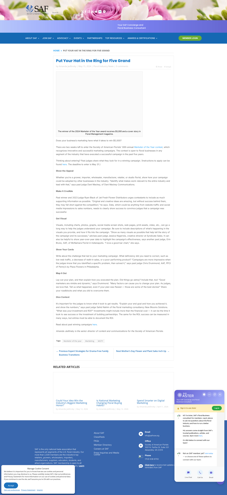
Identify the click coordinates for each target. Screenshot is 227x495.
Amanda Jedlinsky (67, 66)
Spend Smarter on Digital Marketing (151, 402)
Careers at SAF (101, 449)
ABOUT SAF (31, 38)
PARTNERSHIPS (94, 38)
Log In (217, 408)
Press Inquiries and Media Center (106, 454)
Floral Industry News (103, 66)
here (64, 164)
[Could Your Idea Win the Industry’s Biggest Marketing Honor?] (73, 386)
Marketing (89, 341)
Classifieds (99, 437)
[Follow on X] (82, 11)
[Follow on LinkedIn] (92, 11)
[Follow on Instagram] (88, 11)
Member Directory (103, 445)
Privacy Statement (28, 490)
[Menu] (209, 394)
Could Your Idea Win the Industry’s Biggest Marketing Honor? (71, 403)
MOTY (100, 341)
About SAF (99, 433)
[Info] (204, 394)
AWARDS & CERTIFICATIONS (141, 38)
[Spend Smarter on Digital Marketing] (154, 386)
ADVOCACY (62, 38)
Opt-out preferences (12, 490)
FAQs (96, 441)
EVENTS (78, 38)
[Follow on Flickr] (100, 11)
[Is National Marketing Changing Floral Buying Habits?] (113, 386)
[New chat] (214, 394)
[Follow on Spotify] (104, 11)
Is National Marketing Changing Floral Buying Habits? (109, 403)
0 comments (122, 66)
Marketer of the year (73, 341)
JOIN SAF (47, 38)
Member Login (190, 38)
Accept (11, 485)
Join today (209, 454)
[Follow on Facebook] (85, 11)
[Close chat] (220, 394)
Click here (149, 465)
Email (168, 66)
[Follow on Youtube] (95, 11)
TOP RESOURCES (113, 38)
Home (56, 50)
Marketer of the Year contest (148, 147)
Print (159, 66)
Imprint (40, 490)
